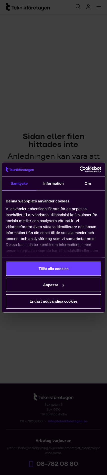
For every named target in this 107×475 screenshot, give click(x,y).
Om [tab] (88, 183)
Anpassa (50, 285)
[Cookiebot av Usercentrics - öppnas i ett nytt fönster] (79, 169)
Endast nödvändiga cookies (54, 301)
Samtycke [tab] (19, 183)
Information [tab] (53, 183)
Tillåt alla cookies (53, 268)
